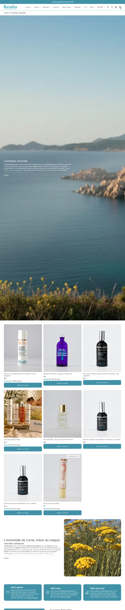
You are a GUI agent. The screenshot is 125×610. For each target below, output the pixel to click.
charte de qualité (32, 598)
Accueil (6, 13)
